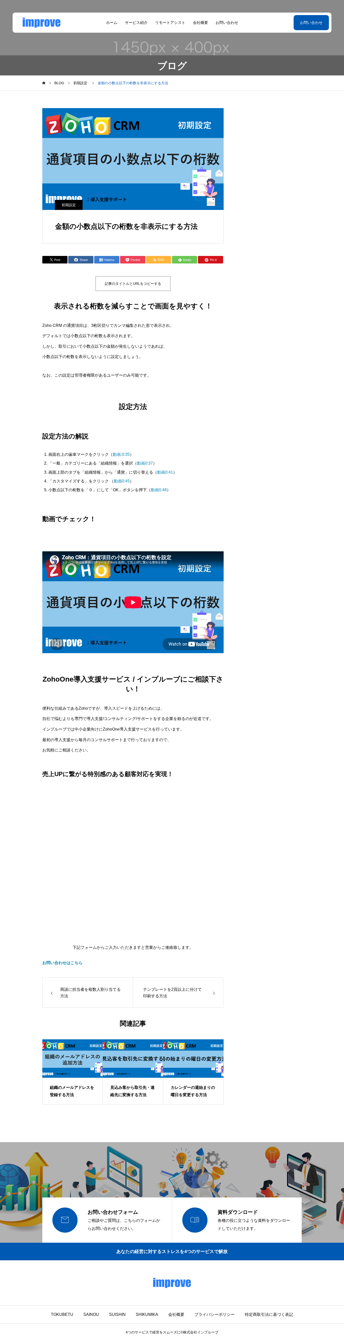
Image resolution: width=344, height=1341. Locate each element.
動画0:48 (159, 490)
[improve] (41, 23)
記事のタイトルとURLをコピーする (133, 284)
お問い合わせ (227, 22)
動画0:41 (165, 472)
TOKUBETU (62, 1314)
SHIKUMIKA (147, 1314)
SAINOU (91, 1314)
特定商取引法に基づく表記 (269, 1314)
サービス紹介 (136, 22)
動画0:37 (145, 463)
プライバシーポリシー (214, 1314)
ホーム (111, 22)
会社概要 (200, 22)
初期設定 (69, 205)
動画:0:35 (121, 454)
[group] (72, 1072)
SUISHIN (117, 1314)
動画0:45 (122, 481)
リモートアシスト (170, 22)
